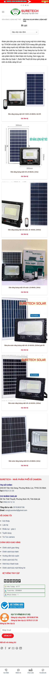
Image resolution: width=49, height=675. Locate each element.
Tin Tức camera (8, 537)
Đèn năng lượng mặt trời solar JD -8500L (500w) (24, 230)
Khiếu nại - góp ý (9, 529)
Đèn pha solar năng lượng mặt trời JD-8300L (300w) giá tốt (24, 345)
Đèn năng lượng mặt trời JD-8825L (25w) (24, 172)
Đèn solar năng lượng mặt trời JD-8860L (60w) (24, 461)
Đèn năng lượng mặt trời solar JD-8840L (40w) (24, 287)
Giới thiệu (6, 521)
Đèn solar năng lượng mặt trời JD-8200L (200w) (24, 403)
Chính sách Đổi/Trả (9, 560)
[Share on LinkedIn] (20, 648)
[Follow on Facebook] (21, 5)
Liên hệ (5, 525)
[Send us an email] (27, 5)
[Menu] (3, 12)
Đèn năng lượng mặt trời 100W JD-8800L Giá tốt (24, 114)
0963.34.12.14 (8, 502)
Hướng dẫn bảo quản (10, 556)
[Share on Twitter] (9, 648)
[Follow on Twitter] (25, 5)
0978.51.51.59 (8, 491)
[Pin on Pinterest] (17, 648)
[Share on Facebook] (5, 648)
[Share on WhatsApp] (2, 648)
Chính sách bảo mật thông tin (13, 568)
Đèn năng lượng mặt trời (11, 19)
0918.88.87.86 (18, 507)
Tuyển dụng (6, 533)
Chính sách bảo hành (10, 552)
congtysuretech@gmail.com (16, 510)
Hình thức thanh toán (10, 564)
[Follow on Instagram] (23, 5)
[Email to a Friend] (13, 648)
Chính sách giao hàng (10, 548)
